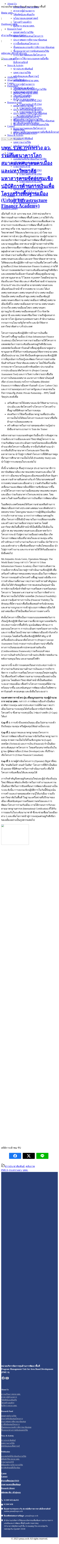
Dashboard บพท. (9, 24)
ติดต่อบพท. (19, 199)
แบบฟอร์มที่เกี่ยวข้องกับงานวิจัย (29, 159)
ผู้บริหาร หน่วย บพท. (24, 99)
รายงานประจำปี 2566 (30, 181)
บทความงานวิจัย (22, 142)
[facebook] (3, 1379)
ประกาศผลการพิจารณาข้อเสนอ (30, 113)
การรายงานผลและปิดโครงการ (29, 128)
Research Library (9, 208)
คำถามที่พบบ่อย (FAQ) (13, 35)
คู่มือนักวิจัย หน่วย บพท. (25, 162)
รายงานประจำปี (21, 166)
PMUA (4, 1170)
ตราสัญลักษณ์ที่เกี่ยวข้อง (26, 192)
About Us (12, 77)
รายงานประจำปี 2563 (30, 170)
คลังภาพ (30, 1166)
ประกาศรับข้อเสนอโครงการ (28, 109)
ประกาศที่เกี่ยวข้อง (17, 149)
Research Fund (14, 102)
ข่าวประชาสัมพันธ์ (23, 138)
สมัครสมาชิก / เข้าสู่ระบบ (11, 1492)
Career (10, 153)
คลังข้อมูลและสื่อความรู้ (26, 146)
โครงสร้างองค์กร (22, 95)
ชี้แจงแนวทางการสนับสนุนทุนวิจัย (31, 124)
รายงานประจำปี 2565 (30, 177)
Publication (12, 155)
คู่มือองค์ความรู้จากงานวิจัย (28, 189)
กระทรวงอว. (15, 1170)
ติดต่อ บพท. (7, 13)
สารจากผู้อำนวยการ (24, 84)
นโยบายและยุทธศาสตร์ (25, 91)
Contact (11, 196)
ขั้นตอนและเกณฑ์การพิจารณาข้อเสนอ (33, 120)
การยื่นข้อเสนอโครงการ (26, 117)
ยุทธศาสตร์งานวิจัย (23, 105)
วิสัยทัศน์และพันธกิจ (23, 88)
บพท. (25, 1170)
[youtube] (7, 1379)
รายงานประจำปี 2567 (30, 185)
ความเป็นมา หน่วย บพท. (26, 80)
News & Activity (15, 135)
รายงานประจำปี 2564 (30, 174)
